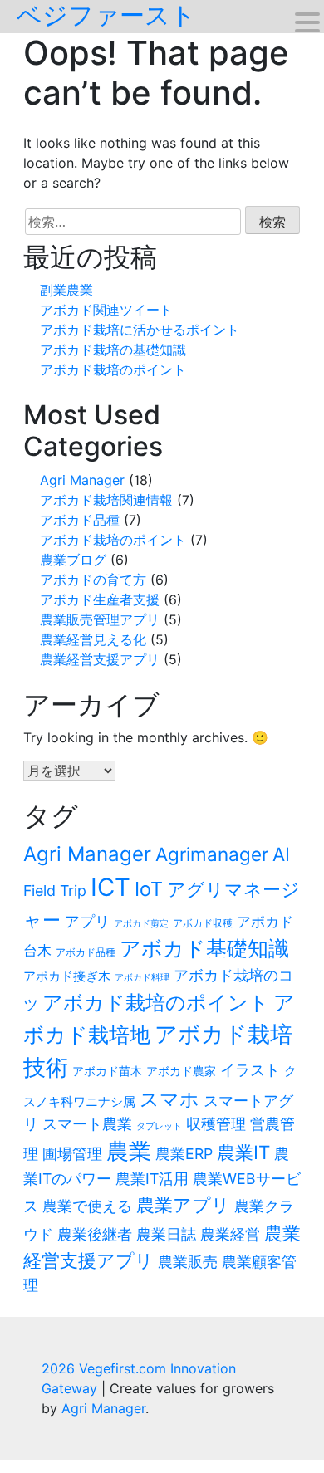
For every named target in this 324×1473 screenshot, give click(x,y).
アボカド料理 (142, 977)
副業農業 (66, 289)
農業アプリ (183, 1204)
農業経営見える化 (93, 639)
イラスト (250, 1070)
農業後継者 (94, 1234)
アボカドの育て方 (93, 579)
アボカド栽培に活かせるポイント (139, 329)
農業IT (243, 1152)
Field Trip (54, 890)
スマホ (169, 1099)
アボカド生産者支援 (100, 599)
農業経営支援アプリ (100, 659)
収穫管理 (216, 1124)
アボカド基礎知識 (204, 948)
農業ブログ (73, 559)
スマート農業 (87, 1124)
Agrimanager (211, 854)
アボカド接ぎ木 (66, 976)
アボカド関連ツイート (106, 309)
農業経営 (230, 1234)
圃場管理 (72, 1153)
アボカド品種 (80, 519)
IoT (149, 889)
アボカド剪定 (141, 923)
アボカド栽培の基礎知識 (113, 349)
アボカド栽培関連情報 (106, 500)
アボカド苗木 (107, 1071)
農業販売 (188, 1261)
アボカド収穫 (203, 923)
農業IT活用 (152, 1178)
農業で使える (87, 1206)
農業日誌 (166, 1234)
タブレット (159, 1126)
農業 (128, 1151)
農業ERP (184, 1153)
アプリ (87, 921)
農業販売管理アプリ (100, 619)
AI (281, 854)
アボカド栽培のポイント (113, 369)
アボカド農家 (181, 1071)
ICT (110, 887)
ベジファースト (106, 15)
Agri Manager (82, 480)
